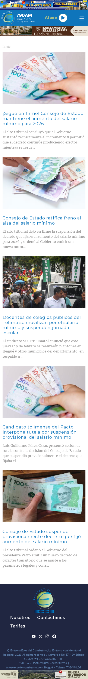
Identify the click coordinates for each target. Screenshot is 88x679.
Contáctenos (51, 617)
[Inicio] (8, 17)
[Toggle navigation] (80, 18)
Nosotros (20, 617)
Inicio (7, 46)
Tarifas (17, 626)
